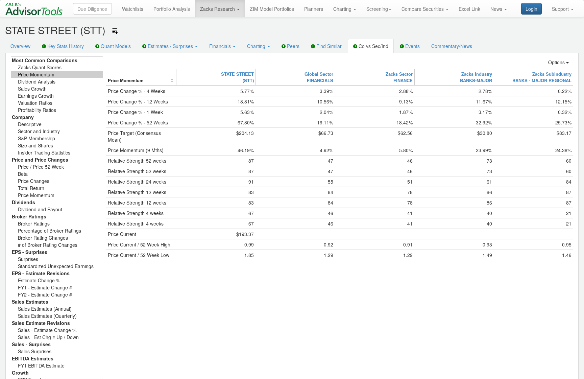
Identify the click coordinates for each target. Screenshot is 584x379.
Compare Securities (423, 8)
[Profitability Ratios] (57, 110)
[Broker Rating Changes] (57, 237)
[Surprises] (57, 259)
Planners (313, 8)
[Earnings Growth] (57, 95)
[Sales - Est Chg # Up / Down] (57, 337)
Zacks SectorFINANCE (399, 77)
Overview (20, 46)
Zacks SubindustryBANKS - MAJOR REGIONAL (541, 77)
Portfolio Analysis (171, 8)
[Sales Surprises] (57, 351)
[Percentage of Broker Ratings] (57, 230)
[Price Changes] (57, 181)
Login (531, 8)
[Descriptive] (57, 124)
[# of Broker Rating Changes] (57, 244)
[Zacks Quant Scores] (57, 67)
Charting (343, 8)
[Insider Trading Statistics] (57, 152)
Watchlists (132, 8)
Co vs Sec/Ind (372, 46)
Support (561, 8)
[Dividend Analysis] (57, 81)
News (497, 8)
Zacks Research (218, 8)
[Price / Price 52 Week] (57, 166)
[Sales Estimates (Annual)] (57, 308)
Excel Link (469, 8)
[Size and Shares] (57, 145)
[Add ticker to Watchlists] (115, 31)
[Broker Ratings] (57, 223)
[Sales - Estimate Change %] (57, 330)
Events (412, 46)
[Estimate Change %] (57, 280)
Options (557, 62)
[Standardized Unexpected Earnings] (57, 266)
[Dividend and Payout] (57, 209)
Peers (292, 46)
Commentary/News (451, 46)
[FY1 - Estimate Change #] (57, 287)
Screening (377, 8)
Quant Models (115, 46)
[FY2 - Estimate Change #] (57, 294)
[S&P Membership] (57, 138)
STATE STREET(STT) (237, 77)
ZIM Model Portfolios (272, 8)
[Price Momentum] (57, 74)
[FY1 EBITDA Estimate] (57, 365)
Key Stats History (65, 46)
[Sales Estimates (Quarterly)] (57, 315)
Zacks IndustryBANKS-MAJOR (476, 77)
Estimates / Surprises (170, 46)
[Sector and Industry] (57, 131)
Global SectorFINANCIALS (319, 77)
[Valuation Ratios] (57, 102)
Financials (220, 46)
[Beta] (57, 173)
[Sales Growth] (57, 88)
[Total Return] (57, 188)
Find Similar (328, 46)
